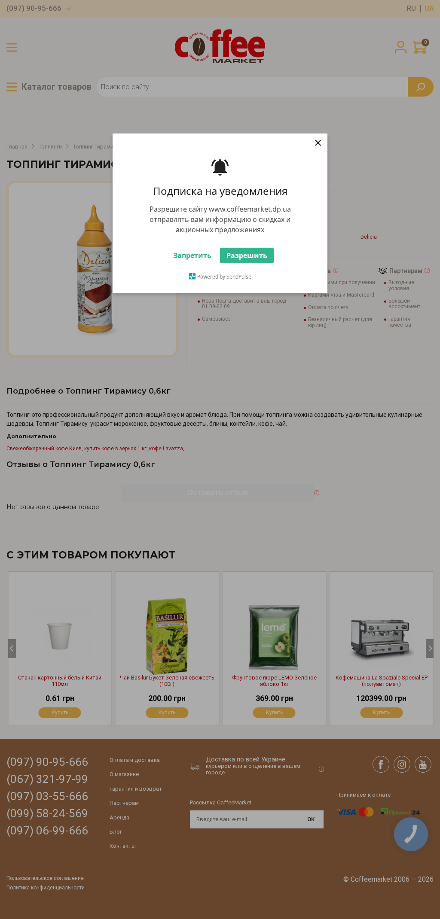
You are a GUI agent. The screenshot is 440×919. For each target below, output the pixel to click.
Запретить (192, 259)
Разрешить (246, 259)
